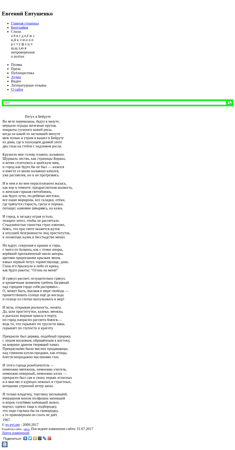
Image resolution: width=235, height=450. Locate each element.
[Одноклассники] (35, 438)
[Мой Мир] (39, 438)
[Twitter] (30, 438)
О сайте (17, 89)
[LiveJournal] (44, 438)
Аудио (16, 77)
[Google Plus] (49, 438)
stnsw (27, 429)
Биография (19, 27)
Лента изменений (15, 433)
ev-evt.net (13, 425)
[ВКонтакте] (25, 438)
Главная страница (25, 23)
